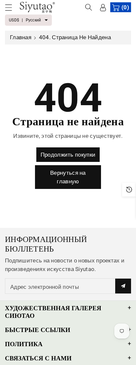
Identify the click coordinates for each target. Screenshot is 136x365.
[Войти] (103, 7)
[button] (11, 7)
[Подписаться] (123, 286)
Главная (20, 37)
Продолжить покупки (68, 154)
